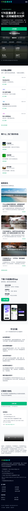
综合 (11, 137)
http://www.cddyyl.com (10, 424)
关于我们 (3, 499)
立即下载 (5, 299)
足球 (3, 137)
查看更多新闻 (4, 270)
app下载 (16, 497)
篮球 (7, 137)
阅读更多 (24, 211)
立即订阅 (14, 403)
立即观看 (14, 29)
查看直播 (4, 149)
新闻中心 (3, 497)
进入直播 (4, 84)
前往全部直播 (4, 125)
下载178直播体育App (14, 33)
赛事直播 (16, 499)
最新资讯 (14, 38)
